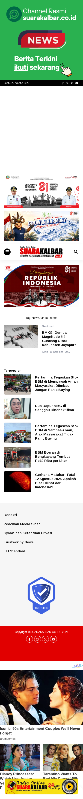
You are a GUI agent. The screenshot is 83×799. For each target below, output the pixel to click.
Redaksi (10, 515)
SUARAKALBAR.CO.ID (45, 632)
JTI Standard (14, 551)
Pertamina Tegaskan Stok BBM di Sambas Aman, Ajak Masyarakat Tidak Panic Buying (56, 432)
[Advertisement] (41, 129)
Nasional (47, 326)
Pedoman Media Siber (22, 524)
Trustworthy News (18, 542)
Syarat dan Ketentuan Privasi (28, 533)
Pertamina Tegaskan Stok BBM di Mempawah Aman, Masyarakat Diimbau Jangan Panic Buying (57, 383)
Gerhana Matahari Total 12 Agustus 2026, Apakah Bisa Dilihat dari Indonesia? (55, 481)
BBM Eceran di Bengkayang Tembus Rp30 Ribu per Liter (52, 456)
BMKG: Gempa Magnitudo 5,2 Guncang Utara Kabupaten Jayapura (59, 338)
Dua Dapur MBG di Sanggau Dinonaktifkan (54, 408)
